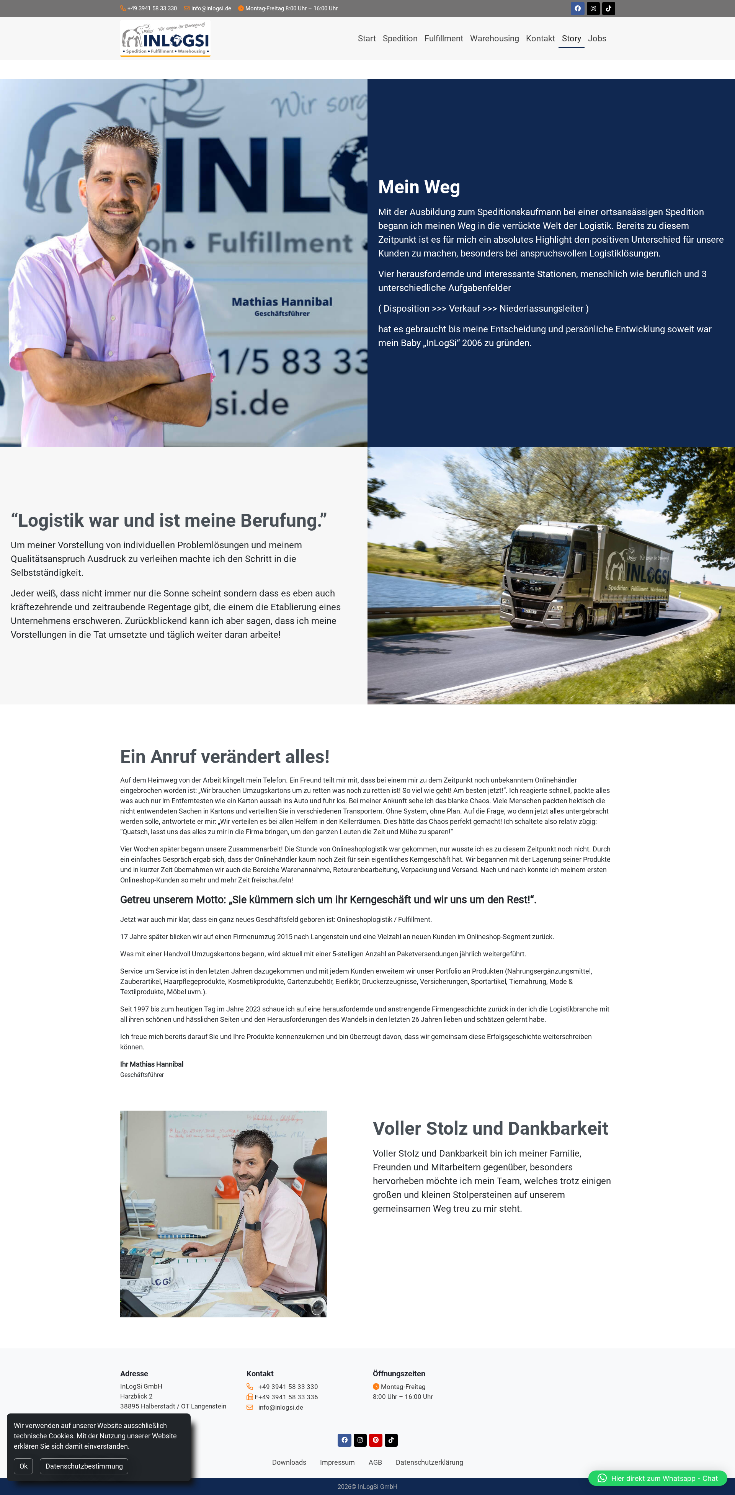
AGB (375, 1462)
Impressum (337, 1462)
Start (367, 38)
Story (571, 38)
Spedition (400, 38)
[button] (657, 1478)
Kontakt (540, 38)
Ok (24, 1466)
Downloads (289, 1462)
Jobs (597, 38)
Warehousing (494, 38)
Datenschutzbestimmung (84, 1466)
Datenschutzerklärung (429, 1462)
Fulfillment (444, 38)
